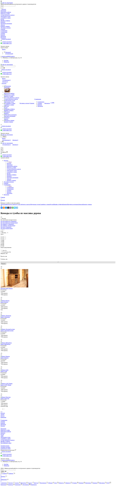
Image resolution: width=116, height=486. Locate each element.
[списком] (2, 230)
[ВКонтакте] (2, 208)
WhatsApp (6, 62)
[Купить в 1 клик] (1, 267)
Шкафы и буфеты (58, 204)
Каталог (9, 163)
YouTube (6, 60)
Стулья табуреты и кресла (23, 204)
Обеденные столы (35, 204)
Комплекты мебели (11, 204)
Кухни (51, 204)
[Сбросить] (58, 262)
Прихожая (3, 204)
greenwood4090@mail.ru (8, 56)
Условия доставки (5, 447)
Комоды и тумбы (5, 430)
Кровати (65, 204)
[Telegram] (17, 208)
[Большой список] (2, 231)
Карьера (3, 423)
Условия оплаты (5, 445)
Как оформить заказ (6, 443)
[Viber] (10, 208)
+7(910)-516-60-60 (6, 39)
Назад (10, 162)
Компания (3, 417)
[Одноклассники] (4, 208)
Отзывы (3, 421)
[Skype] (15, 208)
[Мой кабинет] (1, 146)
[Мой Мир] (6, 208)
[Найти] (2, 8)
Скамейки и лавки (45, 204)
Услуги (2, 416)
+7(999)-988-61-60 (7, 43)
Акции (2, 414)
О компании (10, 187)
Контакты (3, 424)
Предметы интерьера (73, 204)
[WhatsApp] (13, 208)
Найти (2, 471)
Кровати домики (87, 204)
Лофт (2, 435)
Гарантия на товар (5, 448)
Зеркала (81, 204)
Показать (3, 263)
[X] (8, 208)
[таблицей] (3, 230)
